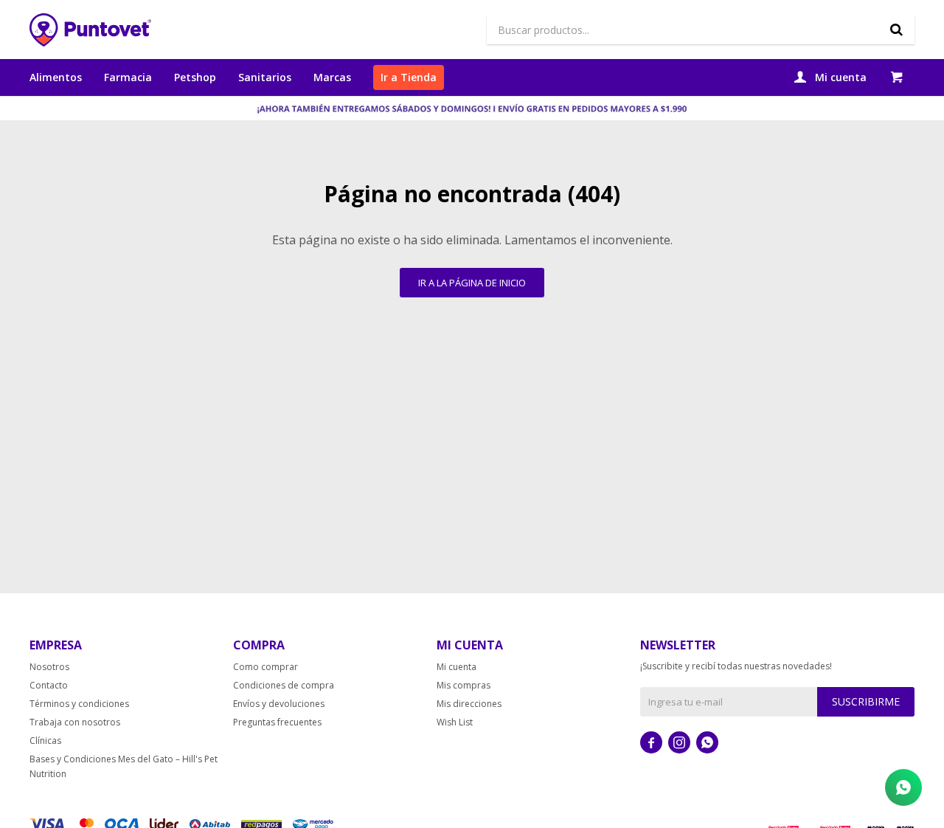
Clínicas (45, 740)
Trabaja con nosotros (75, 722)
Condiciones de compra (283, 685)
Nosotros (49, 666)
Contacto (49, 685)
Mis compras (463, 685)
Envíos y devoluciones (278, 703)
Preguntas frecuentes (277, 722)
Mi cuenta (456, 666)
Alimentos (56, 77)
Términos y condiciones (79, 703)
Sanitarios (264, 77)
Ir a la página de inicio (472, 282)
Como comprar (265, 666)
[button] (896, 29)
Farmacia (128, 77)
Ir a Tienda (409, 77)
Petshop (195, 77)
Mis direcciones (469, 703)
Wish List (455, 722)
